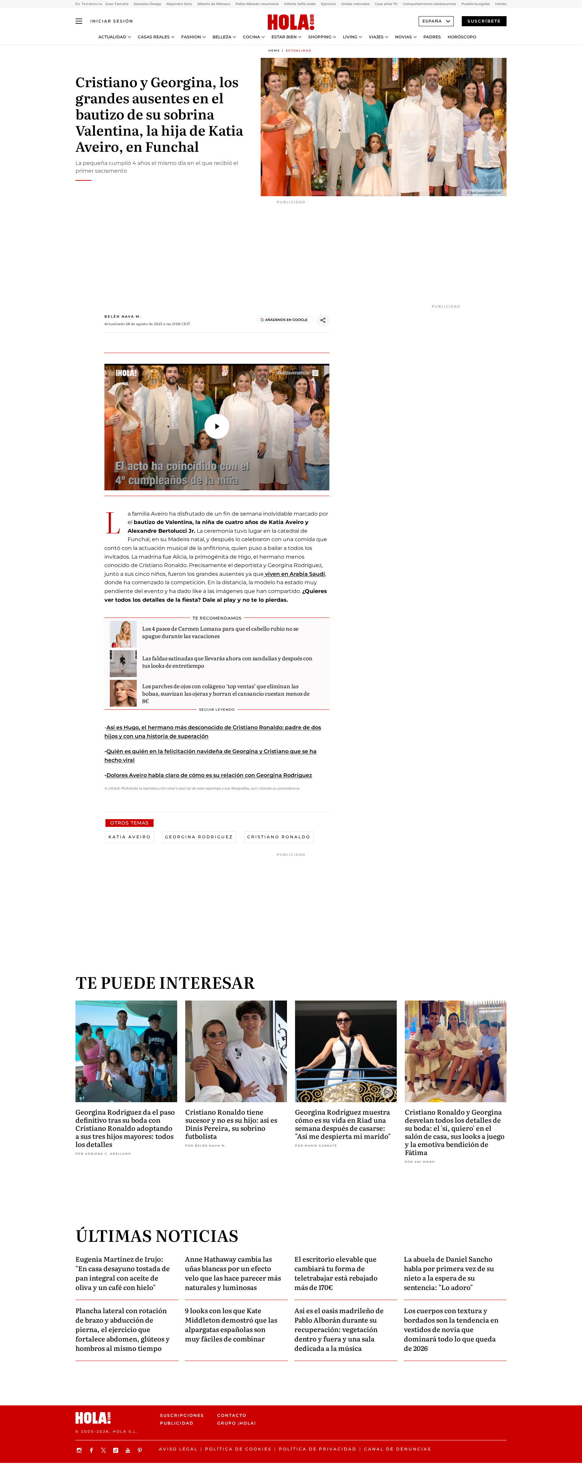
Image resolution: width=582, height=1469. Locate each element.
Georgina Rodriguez (199, 836)
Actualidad (112, 37)
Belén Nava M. (122, 316)
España (432, 21)
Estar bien (284, 37)
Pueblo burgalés (475, 4)
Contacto (232, 1415)
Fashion (191, 37)
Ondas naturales (355, 4)
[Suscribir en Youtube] (128, 1450)
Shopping (319, 37)
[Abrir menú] (78, 21)
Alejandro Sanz (179, 4)
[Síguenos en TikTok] (116, 1450)
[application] (216, 427)
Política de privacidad (318, 1448)
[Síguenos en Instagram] (80, 1450)
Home (274, 50)
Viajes (376, 37)
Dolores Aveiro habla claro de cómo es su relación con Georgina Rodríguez (209, 775)
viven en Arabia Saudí (294, 574)
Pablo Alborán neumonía (257, 4)
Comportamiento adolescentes (429, 4)
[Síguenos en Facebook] (92, 1450)
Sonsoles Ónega (147, 4)
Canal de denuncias (397, 1448)
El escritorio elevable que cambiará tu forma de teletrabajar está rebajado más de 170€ (336, 1273)
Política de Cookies (238, 1448)
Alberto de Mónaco (213, 4)
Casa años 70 (386, 4)
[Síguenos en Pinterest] (140, 1450)
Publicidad (177, 1423)
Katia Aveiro (129, 836)
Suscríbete (484, 21)
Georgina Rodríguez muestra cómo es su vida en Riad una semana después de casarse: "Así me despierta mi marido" (343, 1124)
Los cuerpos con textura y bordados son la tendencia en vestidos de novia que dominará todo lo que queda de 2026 (451, 1329)
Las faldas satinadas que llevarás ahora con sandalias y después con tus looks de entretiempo (227, 661)
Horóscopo (462, 37)
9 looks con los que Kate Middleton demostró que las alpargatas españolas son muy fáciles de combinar (231, 1324)
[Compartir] (323, 320)
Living (350, 37)
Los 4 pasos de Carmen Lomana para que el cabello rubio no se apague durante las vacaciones (220, 632)
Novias (403, 37)
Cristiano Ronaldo (279, 836)
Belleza (222, 37)
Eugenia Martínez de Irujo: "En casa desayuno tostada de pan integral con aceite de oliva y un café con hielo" (122, 1273)
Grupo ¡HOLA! (236, 1423)
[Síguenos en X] (104, 1450)
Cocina (251, 37)
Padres (432, 37)
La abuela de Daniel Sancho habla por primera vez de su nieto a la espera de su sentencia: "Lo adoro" (449, 1273)
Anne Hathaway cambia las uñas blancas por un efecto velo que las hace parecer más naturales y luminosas (233, 1273)
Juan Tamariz (116, 4)
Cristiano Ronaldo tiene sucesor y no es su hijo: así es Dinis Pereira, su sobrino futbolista (231, 1124)
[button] (216, 426)
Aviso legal (178, 1448)
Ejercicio (328, 4)
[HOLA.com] (291, 22)
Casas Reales (154, 37)
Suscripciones (182, 1415)
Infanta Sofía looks (300, 4)
